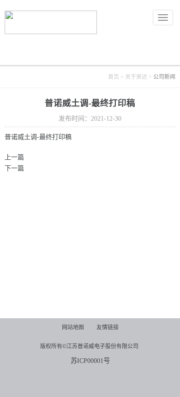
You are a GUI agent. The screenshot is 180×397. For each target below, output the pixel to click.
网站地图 (73, 327)
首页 (113, 77)
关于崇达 (136, 77)
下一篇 (14, 168)
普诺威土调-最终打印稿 (38, 137)
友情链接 (107, 327)
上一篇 (14, 157)
